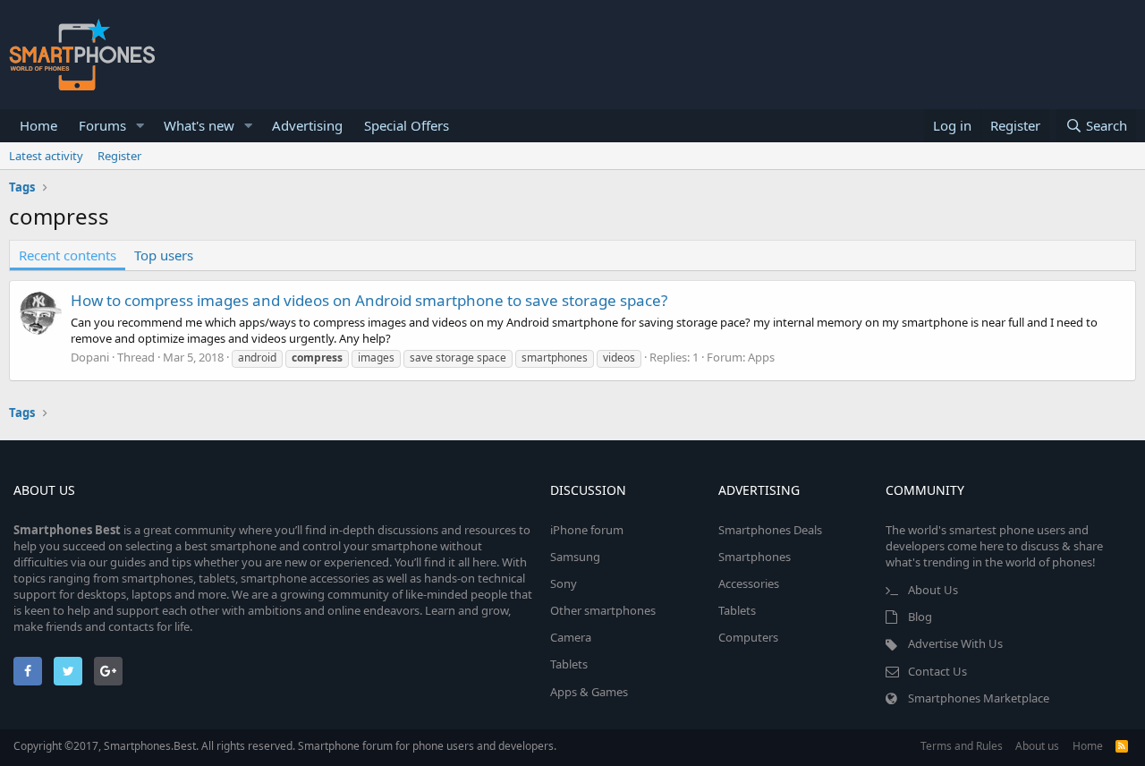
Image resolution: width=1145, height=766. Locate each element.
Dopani (90, 357)
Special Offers (406, 125)
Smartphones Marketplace (978, 698)
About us (1037, 745)
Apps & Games (589, 692)
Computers (748, 637)
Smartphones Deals (770, 530)
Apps (761, 357)
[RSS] (1122, 745)
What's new (199, 125)
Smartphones (754, 557)
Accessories (748, 583)
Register (119, 156)
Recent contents (67, 255)
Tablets (569, 664)
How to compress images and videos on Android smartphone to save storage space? (369, 300)
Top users (163, 255)
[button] (140, 125)
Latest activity (46, 156)
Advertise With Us (955, 643)
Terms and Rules (961, 745)
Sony (563, 583)
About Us (933, 590)
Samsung (575, 557)
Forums (102, 125)
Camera (570, 637)
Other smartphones (603, 610)
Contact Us (937, 671)
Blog (920, 617)
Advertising (307, 125)
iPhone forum (586, 530)
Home (38, 125)
